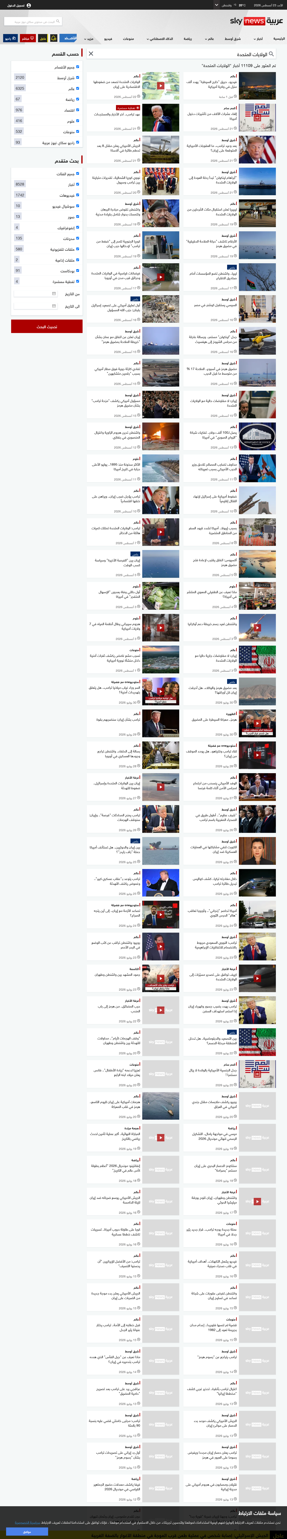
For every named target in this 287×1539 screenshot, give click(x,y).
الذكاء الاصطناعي (161, 38)
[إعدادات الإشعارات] (53, 38)
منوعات (128, 38)
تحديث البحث (47, 326)
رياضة (188, 38)
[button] (28, 38)
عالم (211, 38)
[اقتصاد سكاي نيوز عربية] (68, 38)
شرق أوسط (233, 38)
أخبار (260, 38)
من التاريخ (72, 293)
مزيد (90, 38)
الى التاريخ (72, 306)
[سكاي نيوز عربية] (256, 21)
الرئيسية (279, 38)
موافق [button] (27, 1531)
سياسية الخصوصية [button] (27, 1522)
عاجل (43, 38)
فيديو (108, 38)
